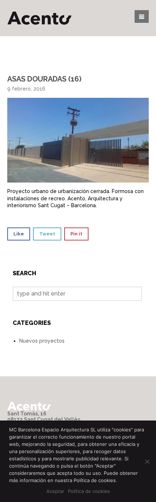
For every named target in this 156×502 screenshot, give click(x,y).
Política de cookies (89, 491)
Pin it (76, 234)
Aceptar (55, 491)
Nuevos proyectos (42, 341)
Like (18, 234)
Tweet (47, 234)
